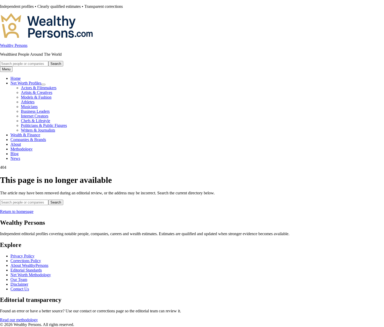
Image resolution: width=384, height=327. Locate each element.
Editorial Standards (26, 270)
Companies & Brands (28, 139)
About (15, 144)
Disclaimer (19, 284)
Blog (14, 153)
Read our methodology (19, 320)
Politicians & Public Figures (44, 125)
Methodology (21, 149)
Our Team (18, 279)
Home (15, 78)
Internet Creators (34, 116)
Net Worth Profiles (25, 83)
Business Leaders (35, 111)
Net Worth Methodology (30, 275)
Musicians (29, 106)
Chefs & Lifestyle (35, 121)
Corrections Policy (25, 260)
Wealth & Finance (25, 135)
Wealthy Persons (13, 45)
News (15, 158)
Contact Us (19, 289)
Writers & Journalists (38, 130)
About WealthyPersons (29, 265)
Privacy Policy (22, 256)
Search (55, 64)
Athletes (27, 102)
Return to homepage (16, 211)
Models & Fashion (36, 97)
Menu (6, 69)
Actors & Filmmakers (38, 88)
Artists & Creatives (36, 92)
